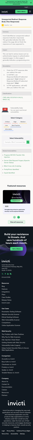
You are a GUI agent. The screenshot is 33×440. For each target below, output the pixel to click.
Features (4, 289)
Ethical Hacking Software (10, 317)
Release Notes (6, 300)
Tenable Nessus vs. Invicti (10, 373)
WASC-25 (6, 99)
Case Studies (6, 297)
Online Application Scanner (11, 325)
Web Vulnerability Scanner (11, 320)
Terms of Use (5, 433)
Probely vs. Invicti (8, 367)
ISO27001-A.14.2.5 (16, 97)
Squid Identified (9, 173)
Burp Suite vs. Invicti (8, 362)
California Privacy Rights (23, 431)
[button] (27, 7)
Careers (4, 390)
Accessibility (14, 433)
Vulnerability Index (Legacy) (11, 345)
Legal (3, 431)
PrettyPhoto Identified (11, 169)
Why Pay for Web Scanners (11, 337)
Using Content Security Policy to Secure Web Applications (15, 349)
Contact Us (5, 384)
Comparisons (6, 322)
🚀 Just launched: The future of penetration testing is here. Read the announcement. (16, 3)
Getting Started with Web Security (13, 342)
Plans (3, 294)
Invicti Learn (6, 303)
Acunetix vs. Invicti (8, 359)
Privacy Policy (11, 431)
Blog (3, 286)
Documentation (7, 387)
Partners (4, 395)
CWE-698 (6, 97)
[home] (5, 11)
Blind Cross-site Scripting (12, 166)
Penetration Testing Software (11, 311)
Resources (5, 392)
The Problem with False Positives (13, 334)
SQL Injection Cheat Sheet (11, 340)
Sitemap (22, 433)
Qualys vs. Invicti (7, 370)
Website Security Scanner (10, 314)
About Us (5, 381)
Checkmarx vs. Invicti (9, 364)
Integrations (6, 292)
